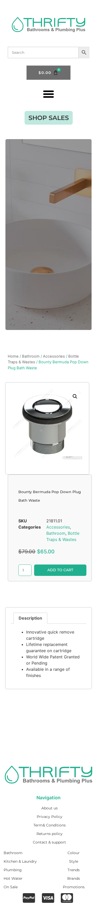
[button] (48, 94)
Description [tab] (30, 618)
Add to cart (60, 570)
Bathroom (31, 356)
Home (13, 356)
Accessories (54, 356)
